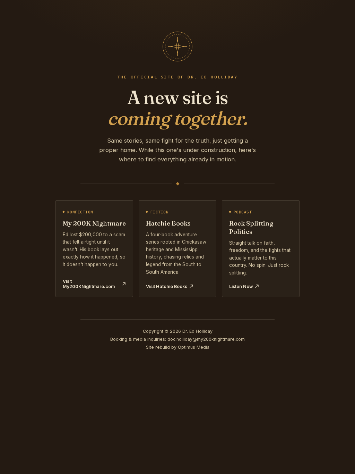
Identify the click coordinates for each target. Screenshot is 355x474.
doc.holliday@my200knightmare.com (206, 339)
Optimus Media (193, 347)
